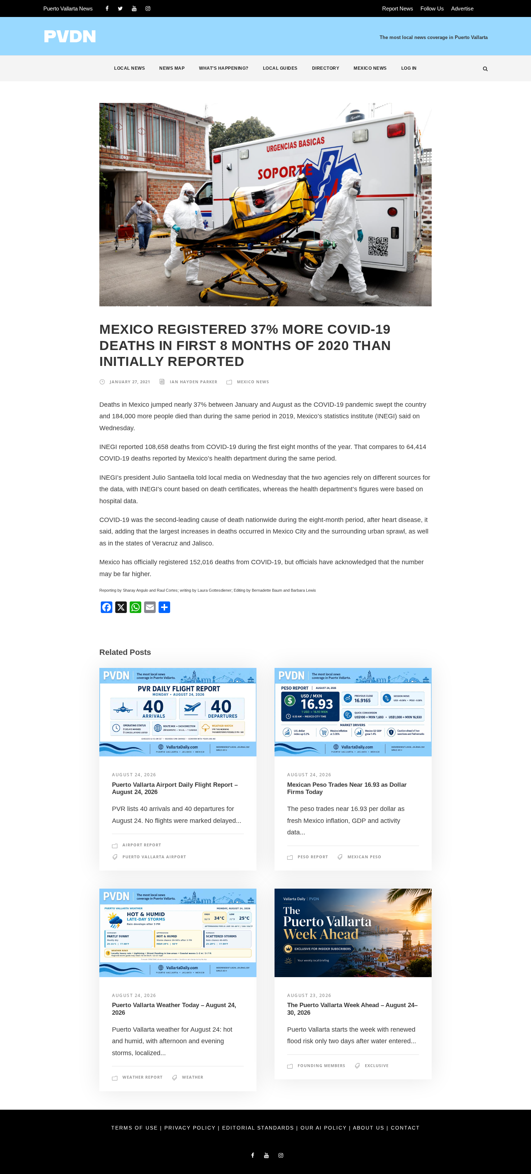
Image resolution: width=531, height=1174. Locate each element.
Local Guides (280, 68)
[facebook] (107, 8)
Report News (397, 8)
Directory (326, 68)
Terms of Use (135, 1128)
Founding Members (321, 1065)
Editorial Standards (259, 1128)
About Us (370, 1128)
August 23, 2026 (309, 995)
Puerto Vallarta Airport (154, 856)
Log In (409, 68)
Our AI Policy (324, 1128)
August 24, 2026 (134, 775)
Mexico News (370, 68)
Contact (405, 1128)
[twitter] (120, 8)
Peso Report (313, 856)
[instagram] (148, 8)
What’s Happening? (224, 68)
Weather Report (142, 1077)
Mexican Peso (364, 856)
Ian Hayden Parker (193, 381)
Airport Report (141, 844)
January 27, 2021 (130, 381)
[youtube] (134, 8)
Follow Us (432, 8)
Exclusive (377, 1065)
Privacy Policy (191, 1128)
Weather (192, 1077)
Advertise (462, 8)
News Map (172, 68)
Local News (129, 68)
